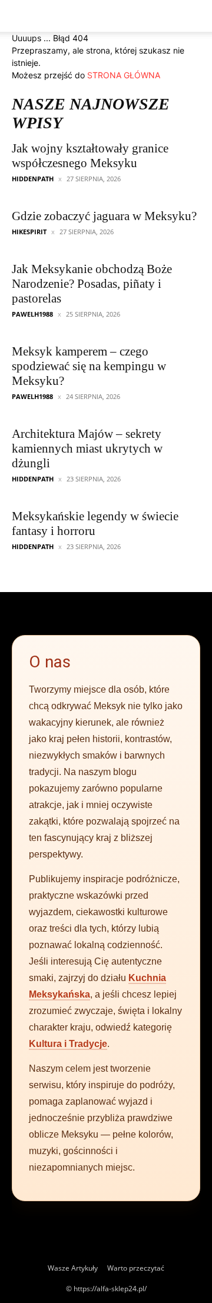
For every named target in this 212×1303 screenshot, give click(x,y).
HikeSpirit (29, 231)
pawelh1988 (32, 314)
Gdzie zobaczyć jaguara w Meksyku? (104, 216)
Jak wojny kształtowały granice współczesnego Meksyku (90, 155)
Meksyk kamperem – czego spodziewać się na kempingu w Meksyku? (89, 366)
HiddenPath (33, 178)
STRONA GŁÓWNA (123, 75)
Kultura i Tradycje (68, 1044)
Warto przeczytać (135, 1268)
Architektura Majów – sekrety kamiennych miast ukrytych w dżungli (87, 448)
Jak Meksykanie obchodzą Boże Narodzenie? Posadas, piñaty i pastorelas (92, 283)
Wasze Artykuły (73, 1268)
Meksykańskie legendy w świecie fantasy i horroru (95, 523)
